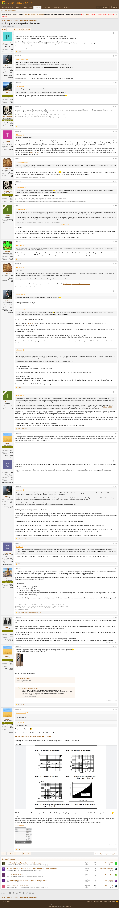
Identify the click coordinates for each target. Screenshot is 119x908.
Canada (11, 127)
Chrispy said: (19, 295)
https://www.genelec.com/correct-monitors (76, 284)
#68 (116, 205)
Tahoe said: (19, 135)
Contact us (89, 901)
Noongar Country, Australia (8, 76)
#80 (116, 709)
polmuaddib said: (21, 59)
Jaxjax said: (19, 723)
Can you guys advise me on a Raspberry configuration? (27, 880)
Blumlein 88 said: (20, 209)
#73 (116, 433)
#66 (116, 159)
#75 (116, 486)
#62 (116, 56)
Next (27, 29)
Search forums (12, 10)
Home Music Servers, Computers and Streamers (32, 882)
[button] (51, 7)
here (86, 14)
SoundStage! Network (23, 678)
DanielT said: (19, 547)
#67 (116, 181)
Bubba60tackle (10, 887)
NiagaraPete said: (21, 162)
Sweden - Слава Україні (9, 456)
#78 (116, 617)
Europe (11, 149)
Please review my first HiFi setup (18, 886)
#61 (116, 33)
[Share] (113, 33)
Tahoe (4, 26)
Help (113, 901)
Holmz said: (19, 86)
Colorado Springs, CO (7, 482)
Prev (4, 29)
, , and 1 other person (29, 612)
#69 (116, 241)
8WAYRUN (68, 906)
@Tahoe (30, 323)
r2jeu (8, 876)
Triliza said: (19, 395)
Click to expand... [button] (66, 224)
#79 (116, 646)
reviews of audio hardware (34, 14)
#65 (116, 131)
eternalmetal (10, 870)
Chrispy (112, 870)
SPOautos (9, 882)
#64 (116, 107)
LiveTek (112, 876)
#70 (116, 264)
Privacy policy (107, 901)
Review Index (28, 7)
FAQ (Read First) (7, 7)
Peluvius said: (20, 187)
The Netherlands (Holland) (8, 640)
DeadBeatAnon (11, 865)
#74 (116, 461)
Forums (37, 7)
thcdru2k (111, 864)
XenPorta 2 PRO (52, 906)
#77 (116, 568)
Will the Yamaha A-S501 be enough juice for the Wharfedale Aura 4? (32, 868)
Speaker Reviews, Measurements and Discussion (30, 876)
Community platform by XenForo (49, 905)
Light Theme (6, 901)
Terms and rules (97, 901)
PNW (12, 102)
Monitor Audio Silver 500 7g (31, 688)
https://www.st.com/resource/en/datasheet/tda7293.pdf (33, 737)
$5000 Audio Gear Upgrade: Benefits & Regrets (24, 863)
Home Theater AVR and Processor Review (33, 865)
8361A (32, 152)
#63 (116, 82)
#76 (116, 543)
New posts (4, 10)
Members (67, 7)
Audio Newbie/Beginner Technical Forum (31, 870)
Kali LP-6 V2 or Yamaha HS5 (17, 874)
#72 (116, 392)
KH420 (39, 152)
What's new (46, 7)
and (22, 428)
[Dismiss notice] (116, 15)
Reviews (18, 7)
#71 (116, 291)
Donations (57, 7)
